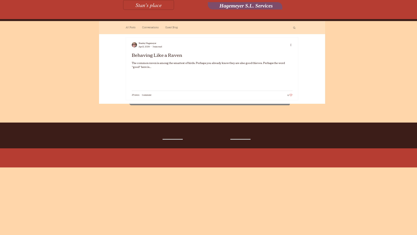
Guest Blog (171, 27)
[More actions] (292, 45)
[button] (294, 28)
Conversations (150, 27)
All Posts (131, 27)
